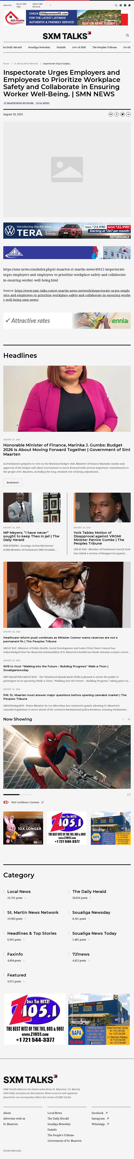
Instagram (98, 1118)
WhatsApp (98, 1124)
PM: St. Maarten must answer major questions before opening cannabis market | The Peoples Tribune (65, 696)
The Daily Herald (11, 47)
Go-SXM (128, 47)
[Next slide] (129, 719)
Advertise (7, 5)
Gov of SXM (79, 47)
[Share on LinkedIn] (128, 114)
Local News (42, 103)
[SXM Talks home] (67, 35)
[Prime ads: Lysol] (23, 828)
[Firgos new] (111, 828)
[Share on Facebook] (116, 114)
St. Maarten (10, 1124)
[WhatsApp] (129, 5)
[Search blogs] (116, 5)
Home (6, 63)
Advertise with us (14, 1118)
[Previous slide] (124, 719)
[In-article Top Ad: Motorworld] (67, 230)
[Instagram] (125, 5)
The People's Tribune (61, 1135)
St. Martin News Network (26, 63)
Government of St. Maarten (65, 1141)
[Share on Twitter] (122, 114)
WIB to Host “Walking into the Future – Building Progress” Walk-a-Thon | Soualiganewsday (55, 668)
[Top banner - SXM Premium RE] (67, 17)
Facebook (97, 1113)
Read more (14, 482)
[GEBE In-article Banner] (67, 252)
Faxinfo (61, 47)
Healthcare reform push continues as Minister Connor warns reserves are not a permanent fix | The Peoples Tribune (60, 639)
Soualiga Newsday (39, 47)
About (7, 1113)
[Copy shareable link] (111, 114)
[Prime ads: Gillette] (67, 828)
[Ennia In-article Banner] (67, 320)
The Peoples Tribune (104, 47)
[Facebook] (120, 5)
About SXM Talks (21, 5)
